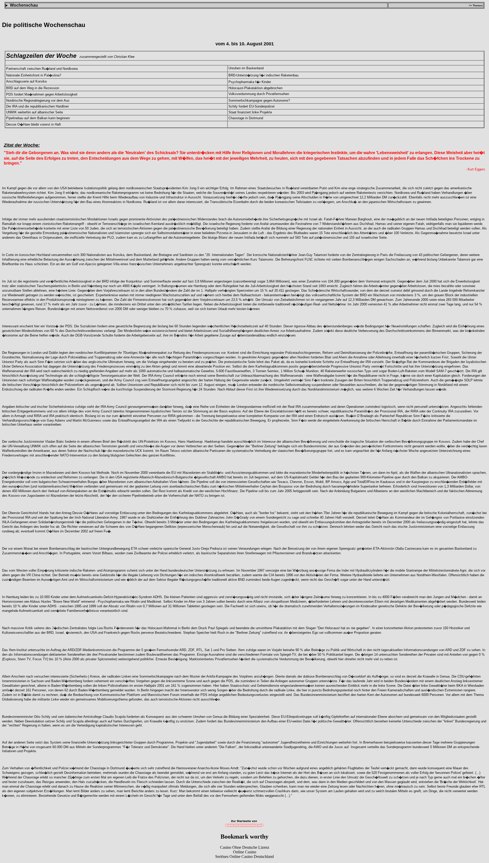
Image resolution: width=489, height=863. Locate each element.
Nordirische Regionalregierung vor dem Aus (38, 100)
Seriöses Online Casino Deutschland (244, 856)
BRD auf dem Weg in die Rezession (32, 88)
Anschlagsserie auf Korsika (26, 81)
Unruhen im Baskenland (246, 68)
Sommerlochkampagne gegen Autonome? (259, 100)
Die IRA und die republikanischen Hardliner (37, 106)
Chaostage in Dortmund (245, 118)
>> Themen (475, 5)
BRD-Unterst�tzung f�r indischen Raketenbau (263, 75)
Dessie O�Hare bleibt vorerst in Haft (33, 124)
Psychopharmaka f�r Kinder (249, 82)
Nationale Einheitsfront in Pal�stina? (33, 75)
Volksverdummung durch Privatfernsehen (258, 94)
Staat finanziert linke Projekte (250, 112)
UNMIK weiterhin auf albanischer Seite (34, 112)
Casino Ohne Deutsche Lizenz (244, 847)
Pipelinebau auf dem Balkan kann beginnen (38, 118)
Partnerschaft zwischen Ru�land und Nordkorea (42, 69)
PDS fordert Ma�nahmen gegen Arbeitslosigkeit (41, 94)
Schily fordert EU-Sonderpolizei (251, 106)
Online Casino (244, 852)
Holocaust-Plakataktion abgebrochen (255, 88)
